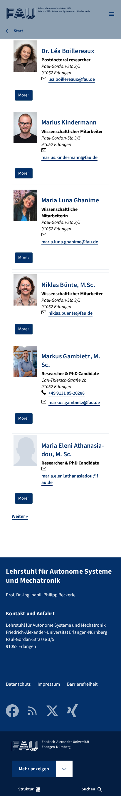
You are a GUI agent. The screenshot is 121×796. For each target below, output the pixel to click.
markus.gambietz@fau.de (74, 402)
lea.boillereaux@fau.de (71, 79)
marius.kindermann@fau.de (69, 157)
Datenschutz (18, 684)
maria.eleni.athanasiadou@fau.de (69, 479)
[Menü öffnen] (111, 14)
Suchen (88, 789)
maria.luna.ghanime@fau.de (69, 242)
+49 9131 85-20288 (66, 393)
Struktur (25, 789)
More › (25, 95)
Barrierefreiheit (82, 684)
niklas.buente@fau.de (70, 313)
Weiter (20, 516)
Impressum (49, 684)
